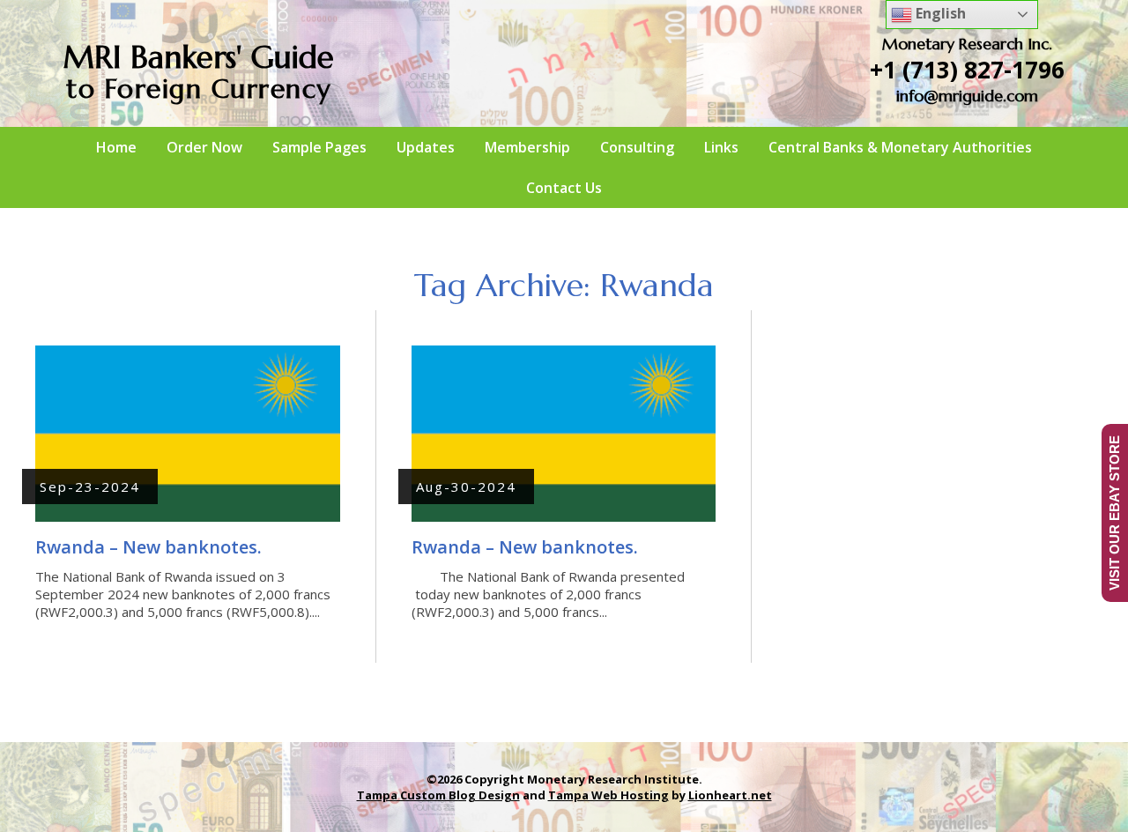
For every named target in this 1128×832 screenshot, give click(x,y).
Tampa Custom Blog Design (438, 795)
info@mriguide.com (967, 95)
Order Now (204, 147)
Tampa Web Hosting (608, 795)
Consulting (637, 147)
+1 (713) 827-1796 (967, 69)
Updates (426, 147)
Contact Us (564, 187)
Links (721, 147)
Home (116, 147)
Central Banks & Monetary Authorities (900, 147)
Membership (527, 147)
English (939, 13)
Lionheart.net (730, 795)
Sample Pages (319, 147)
